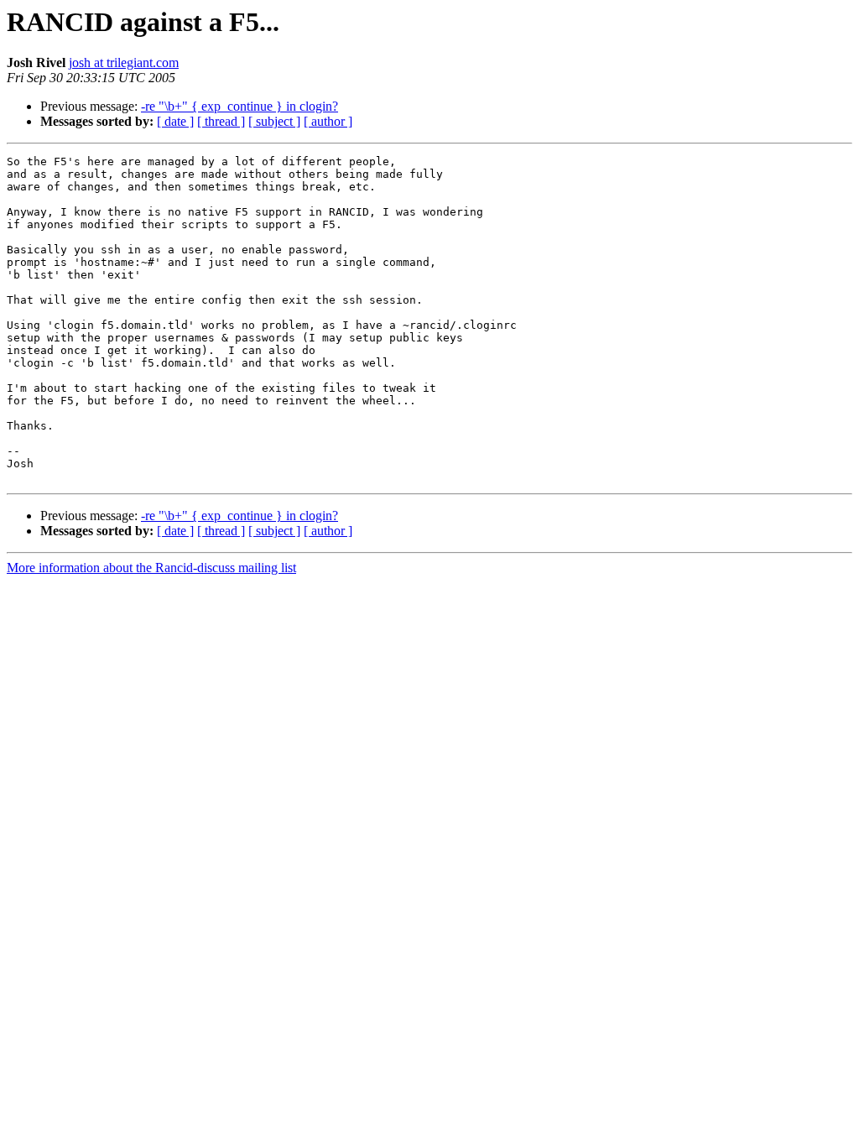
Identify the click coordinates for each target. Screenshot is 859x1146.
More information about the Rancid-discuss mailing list (151, 567)
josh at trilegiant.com (124, 62)
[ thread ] (221, 121)
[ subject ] (274, 121)
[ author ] (328, 121)
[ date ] (175, 121)
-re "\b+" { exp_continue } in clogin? (239, 106)
